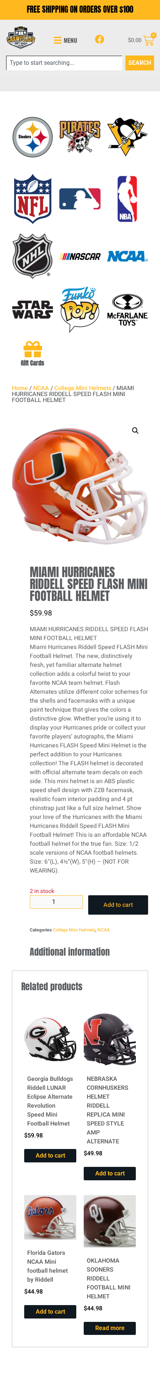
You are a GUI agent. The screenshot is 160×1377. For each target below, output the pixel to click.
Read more (110, 1328)
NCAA (41, 388)
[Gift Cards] (32, 349)
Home (20, 388)
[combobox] (64, 63)
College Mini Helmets (82, 388)
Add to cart (118, 904)
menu (70, 40)
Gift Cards (32, 362)
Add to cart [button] (50, 1155)
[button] (135, 430)
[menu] (57, 40)
